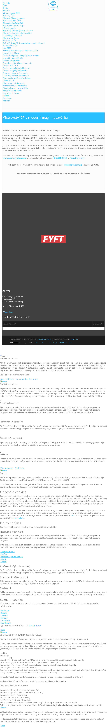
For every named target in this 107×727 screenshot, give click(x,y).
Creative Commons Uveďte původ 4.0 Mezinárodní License (56, 343)
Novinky (6, 3)
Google (4, 613)
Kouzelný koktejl (77, 158)
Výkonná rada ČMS (11, 13)
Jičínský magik (9, 28)
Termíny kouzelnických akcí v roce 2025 (20, 50)
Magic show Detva (11, 38)
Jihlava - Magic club (11, 60)
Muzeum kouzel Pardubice (15, 85)
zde (73, 515)
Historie (6, 10)
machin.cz (74, 339)
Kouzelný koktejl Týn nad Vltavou (18, 30)
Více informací (7, 468)
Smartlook (5, 620)
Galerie (6, 95)
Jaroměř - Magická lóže (13, 58)
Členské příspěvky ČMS (13, 23)
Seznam (4, 618)
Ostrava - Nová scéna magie (15, 73)
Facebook (5, 610)
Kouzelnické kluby (11, 53)
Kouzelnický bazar (11, 93)
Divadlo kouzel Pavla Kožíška (15, 88)
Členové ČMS (8, 80)
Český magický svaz (53, 5)
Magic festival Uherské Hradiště (17, 33)
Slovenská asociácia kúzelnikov (17, 78)
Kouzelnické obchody (12, 90)
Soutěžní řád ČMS (10, 45)
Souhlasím (19, 468)
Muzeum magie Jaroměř (13, 83)
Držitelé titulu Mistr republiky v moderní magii (24, 43)
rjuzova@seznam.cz (73, 165)
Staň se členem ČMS (12, 20)
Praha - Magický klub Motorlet (16, 68)
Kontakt (6, 100)
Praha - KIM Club (10, 65)
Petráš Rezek (35, 625)
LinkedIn (4, 615)
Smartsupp (6, 623)
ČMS (5, 5)
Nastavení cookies (44, 339)
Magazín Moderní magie (14, 18)
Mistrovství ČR (9, 40)
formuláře (19, 518)
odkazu (4, 707)
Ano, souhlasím (7, 379)
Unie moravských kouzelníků (16, 75)
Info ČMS (7, 48)
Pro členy (7, 98)
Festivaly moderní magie (14, 25)
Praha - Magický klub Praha (15, 70)
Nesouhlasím (21, 379)
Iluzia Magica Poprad (12, 35)
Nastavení (33, 379)
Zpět (3, 630)
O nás (5, 8)
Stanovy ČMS (8, 15)
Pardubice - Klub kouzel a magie (17, 63)
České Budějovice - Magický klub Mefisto (21, 55)
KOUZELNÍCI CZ (60, 158)
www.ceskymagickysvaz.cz (14, 158)
